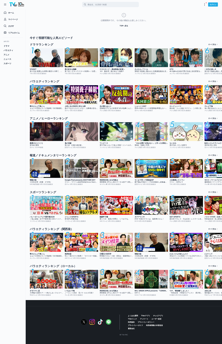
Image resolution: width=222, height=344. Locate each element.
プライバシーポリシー (146, 322)
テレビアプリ (158, 316)
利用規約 (131, 322)
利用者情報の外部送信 (154, 325)
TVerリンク (132, 319)
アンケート (144, 319)
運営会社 (131, 328)
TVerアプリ (145, 316)
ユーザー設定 (156, 319)
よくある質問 (133, 316)
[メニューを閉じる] (5, 4)
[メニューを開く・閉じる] (204, 4)
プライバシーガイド (135, 325)
